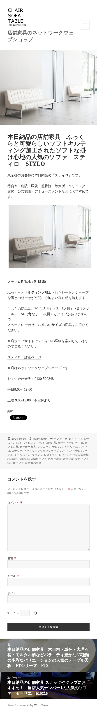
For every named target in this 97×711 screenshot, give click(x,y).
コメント (14, 502)
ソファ (58, 439)
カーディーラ (66, 443)
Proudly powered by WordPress (27, 705)
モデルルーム (22, 455)
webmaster (40, 439)
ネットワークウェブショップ (40, 367)
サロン (56, 447)
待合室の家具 (33, 463)
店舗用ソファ (38, 459)
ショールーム (70, 447)
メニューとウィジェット (85, 29)
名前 (12, 558)
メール (13, 576)
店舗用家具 (55, 459)
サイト (11, 593)
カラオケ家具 (28, 447)
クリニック (44, 447)
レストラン (51, 455)
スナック (17, 451)
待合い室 (68, 459)
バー (63, 451)
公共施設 (73, 455)
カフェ (79, 443)
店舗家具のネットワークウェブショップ (40, 35)
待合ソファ (82, 459)
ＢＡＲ (73, 439)
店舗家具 (23, 459)
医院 (14, 459)
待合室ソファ (15, 463)
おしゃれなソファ (30, 443)
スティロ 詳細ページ (24, 357)
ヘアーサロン (75, 451)
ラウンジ (37, 455)
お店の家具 (49, 443)
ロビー (63, 455)
